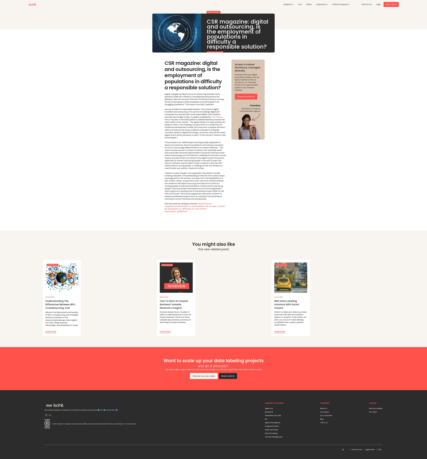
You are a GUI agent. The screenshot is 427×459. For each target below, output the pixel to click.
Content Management (274, 437)
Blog (321, 419)
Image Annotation (272, 426)
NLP (266, 419)
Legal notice (370, 449)
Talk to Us (324, 423)
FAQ (379, 449)
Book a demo (228, 376)
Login (378, 4)
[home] (32, 4)
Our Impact (324, 412)
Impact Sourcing (213, 12)
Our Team (373, 412)
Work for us (367, 4)
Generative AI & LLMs (273, 415)
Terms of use (356, 449)
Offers (309, 4)
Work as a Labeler (376, 408)
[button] (288, 4)
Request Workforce (246, 96)
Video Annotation (271, 430)
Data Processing (271, 433)
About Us (323, 408)
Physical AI (269, 412)
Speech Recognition (272, 423)
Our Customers (326, 415)
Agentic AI (269, 408)
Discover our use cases (204, 376)
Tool (300, 4)
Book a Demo (391, 4)
